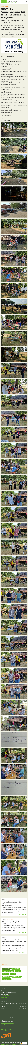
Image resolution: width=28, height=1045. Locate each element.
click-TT (13, 974)
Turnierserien (6, 976)
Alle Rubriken (6, 968)
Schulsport (5, 974)
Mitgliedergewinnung (8, 971)
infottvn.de (4, 997)
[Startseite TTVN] (9, 2)
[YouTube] (10, 1029)
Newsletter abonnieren (7, 1024)
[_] (14, 45)
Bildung (18, 971)
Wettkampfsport (16, 976)
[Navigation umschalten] (26, 2)
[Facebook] (2, 1029)
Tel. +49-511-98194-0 (5, 995)
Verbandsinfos (15, 968)
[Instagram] (6, 1029)
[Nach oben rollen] (25, 1038)
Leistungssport (6, 979)
